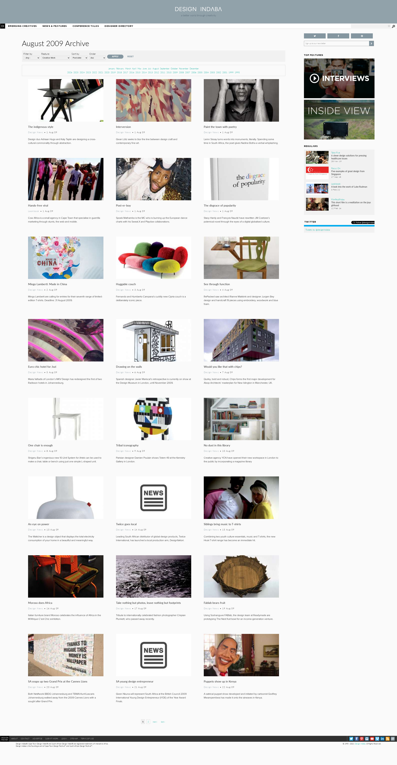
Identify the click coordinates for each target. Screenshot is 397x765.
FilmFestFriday (338, 199)
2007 (187, 72)
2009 (175, 72)
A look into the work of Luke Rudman (349, 186)
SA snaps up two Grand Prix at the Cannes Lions (57, 681)
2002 (218, 72)
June (145, 68)
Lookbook (33, 211)
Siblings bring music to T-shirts (222, 524)
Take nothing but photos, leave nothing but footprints (148, 603)
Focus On (335, 168)
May (139, 68)
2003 (212, 72)
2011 (162, 72)
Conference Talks (86, 26)
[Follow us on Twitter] (315, 35)
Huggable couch (126, 284)
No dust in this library (217, 445)
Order (92, 54)
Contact (25, 738)
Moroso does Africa (40, 603)
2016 (131, 72)
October (174, 68)
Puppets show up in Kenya (220, 681)
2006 (193, 72)
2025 (76, 72)
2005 (200, 72)
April (134, 68)
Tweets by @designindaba (318, 229)
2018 (119, 72)
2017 (125, 72)
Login (64, 738)
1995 (237, 72)
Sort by (75, 54)
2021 (100, 72)
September (165, 68)
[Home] (198, 10)
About (14, 738)
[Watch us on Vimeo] (377, 739)
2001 (224, 72)
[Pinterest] (362, 739)
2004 (206, 72)
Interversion (123, 127)
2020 (107, 72)
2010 (169, 72)
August (156, 68)
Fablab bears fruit (214, 603)
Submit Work (51, 738)
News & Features (54, 26)
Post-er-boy (123, 205)
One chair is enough (40, 445)
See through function (217, 284)
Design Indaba (360, 744)
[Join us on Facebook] (338, 35)
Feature (45, 54)
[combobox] (370, 26)
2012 (156, 72)
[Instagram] (367, 739)
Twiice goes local (126, 524)
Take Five (335, 152)
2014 (144, 72)
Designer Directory (119, 26)
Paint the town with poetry (220, 127)
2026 (69, 72)
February (120, 68)
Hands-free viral (38, 205)
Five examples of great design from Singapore (348, 173)
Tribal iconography (127, 445)
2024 (82, 72)
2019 (113, 72)
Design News (35, 132)
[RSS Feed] (388, 739)
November (183, 68)
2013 (150, 72)
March (128, 68)
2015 (138, 72)
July (149, 68)
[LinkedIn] (382, 739)
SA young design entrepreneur (135, 681)
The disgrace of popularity (220, 205)
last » (163, 721)
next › (155, 721)
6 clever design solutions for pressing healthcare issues (348, 157)
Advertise (37, 738)
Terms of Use (87, 738)
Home (2, 26)
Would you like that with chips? (223, 366)
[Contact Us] (393, 739)
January (111, 68)
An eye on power (38, 524)
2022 (94, 72)
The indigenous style (40, 127)
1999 (231, 72)
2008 (181, 72)
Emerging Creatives (22, 26)
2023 (88, 72)
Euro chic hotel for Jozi (42, 366)
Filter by (27, 54)
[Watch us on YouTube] (372, 739)
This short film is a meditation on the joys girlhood (351, 204)
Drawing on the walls (129, 366)
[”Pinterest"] (362, 35)
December (194, 68)
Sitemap (74, 738)
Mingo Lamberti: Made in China (47, 284)
